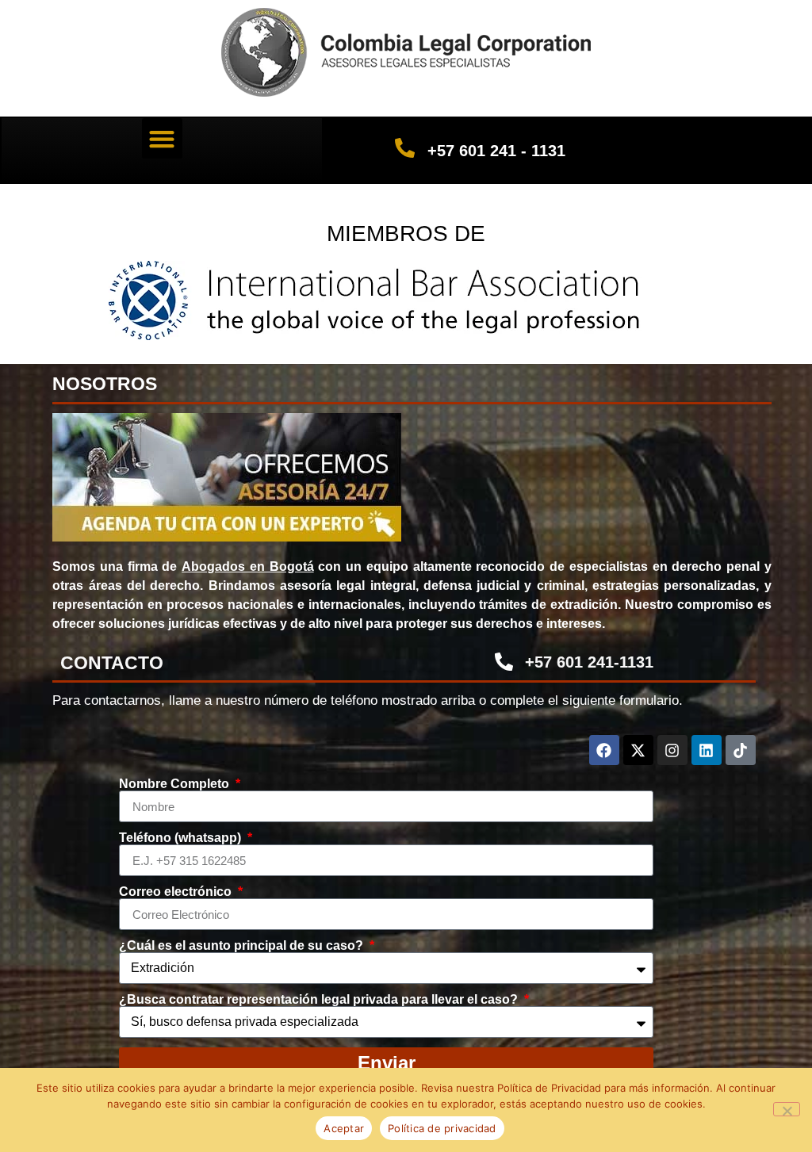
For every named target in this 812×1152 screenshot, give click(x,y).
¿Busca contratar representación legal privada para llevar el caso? (320, 999)
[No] (786, 1109)
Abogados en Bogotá (247, 566)
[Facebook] (604, 750)
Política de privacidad (442, 1128)
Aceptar (344, 1128)
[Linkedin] (706, 750)
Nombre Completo (175, 784)
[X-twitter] (638, 750)
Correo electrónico (177, 892)
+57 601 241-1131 (589, 662)
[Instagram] (672, 750)
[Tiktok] (741, 750)
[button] (162, 138)
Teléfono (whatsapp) (181, 838)
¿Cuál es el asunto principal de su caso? (242, 946)
